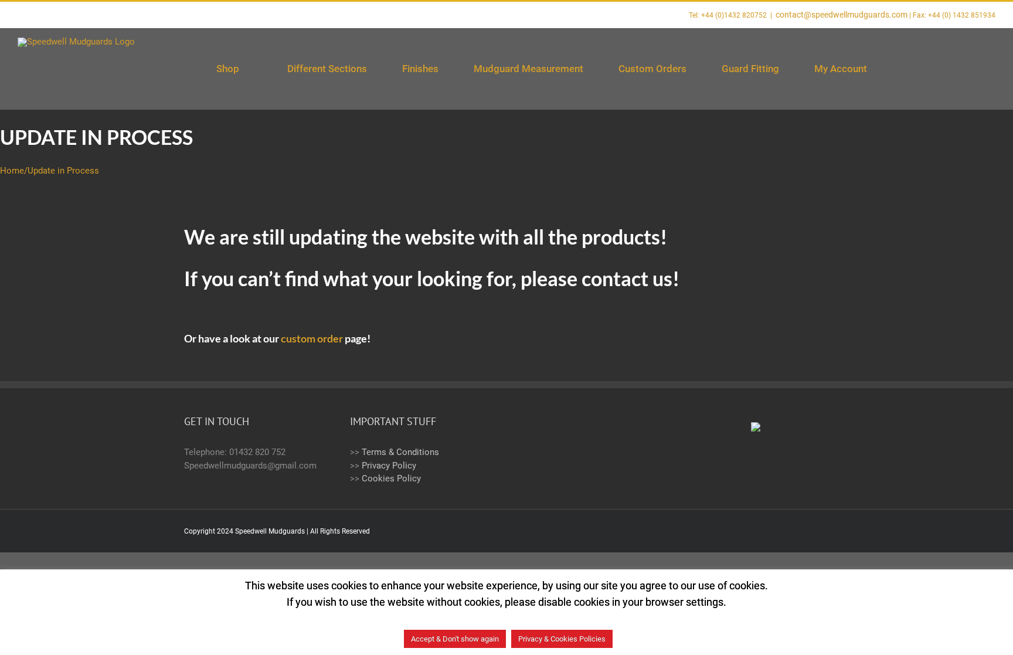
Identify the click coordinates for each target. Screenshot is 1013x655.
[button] (967, 69)
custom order (312, 338)
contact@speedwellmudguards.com (841, 14)
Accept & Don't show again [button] (455, 638)
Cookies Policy (391, 478)
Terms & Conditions (400, 452)
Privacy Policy (389, 465)
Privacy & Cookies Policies (562, 638)
